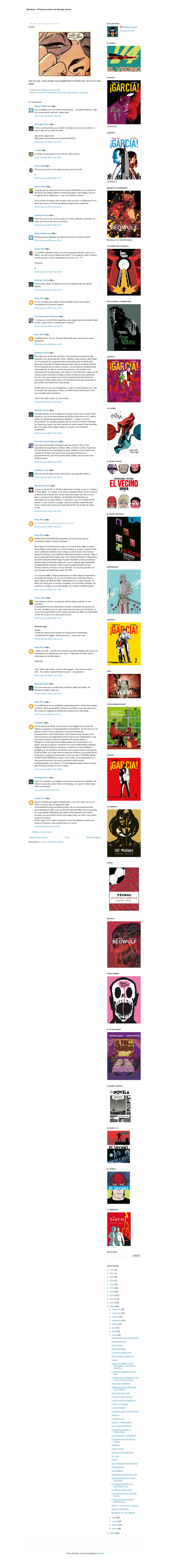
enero (115, 1528)
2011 (112, 1302)
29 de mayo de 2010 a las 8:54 (48, 225)
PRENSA (115, 1415)
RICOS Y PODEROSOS (122, 1423)
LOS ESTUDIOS (118, 1408)
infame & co (40, 798)
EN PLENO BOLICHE (121, 1393)
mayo (114, 1335)
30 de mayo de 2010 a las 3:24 (48, 527)
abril (114, 1517)
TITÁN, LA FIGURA (120, 1404)
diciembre (116, 1309)
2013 (112, 1295)
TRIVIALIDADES (118, 1342)
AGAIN (114, 1360)
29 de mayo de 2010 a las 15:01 (48, 462)
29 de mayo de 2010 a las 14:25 (48, 308)
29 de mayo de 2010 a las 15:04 (48, 477)
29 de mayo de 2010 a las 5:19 (48, 142)
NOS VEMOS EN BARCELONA (125, 1464)
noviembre (117, 1313)
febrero (115, 1525)
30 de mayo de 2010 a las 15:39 (48, 675)
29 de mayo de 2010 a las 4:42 (48, 116)
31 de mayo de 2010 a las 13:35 (48, 769)
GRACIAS (116, 1445)
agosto (115, 1324)
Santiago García (42, 124)
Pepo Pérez (40, 298)
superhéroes (83, 93)
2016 (112, 1284)
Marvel (75, 93)
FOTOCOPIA (117, 1346)
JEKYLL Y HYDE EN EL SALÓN (125, 1506)
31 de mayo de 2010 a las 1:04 (48, 693)
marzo (115, 1521)
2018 (112, 1281)
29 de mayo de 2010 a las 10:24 (48, 272)
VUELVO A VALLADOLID (122, 1397)
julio (114, 1328)
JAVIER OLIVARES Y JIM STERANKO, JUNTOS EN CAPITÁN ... (123, 1366)
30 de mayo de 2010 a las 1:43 (48, 511)
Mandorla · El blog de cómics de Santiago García (49, 9)
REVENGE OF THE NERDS (123, 1513)
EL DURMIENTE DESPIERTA (124, 1436)
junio (114, 1331)
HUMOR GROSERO (120, 1509)
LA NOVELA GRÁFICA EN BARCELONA (122, 1501)
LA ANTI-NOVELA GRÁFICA (123, 1401)
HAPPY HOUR (118, 1449)
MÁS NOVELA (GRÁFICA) (123, 1357)
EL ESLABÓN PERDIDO (122, 1426)
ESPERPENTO (118, 1467)
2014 (112, 1292)
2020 (112, 1277)
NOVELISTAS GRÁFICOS (122, 1453)
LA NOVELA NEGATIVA (121, 1353)
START (115, 1460)
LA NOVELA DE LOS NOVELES (125, 1412)
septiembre (117, 1320)
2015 (112, 1288)
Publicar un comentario (41, 832)
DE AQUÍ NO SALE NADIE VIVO (125, 1338)
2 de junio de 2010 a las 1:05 (47, 826)
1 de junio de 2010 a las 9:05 (47, 790)
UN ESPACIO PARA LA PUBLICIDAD (121, 1431)
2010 (112, 1306)
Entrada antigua (93, 837)
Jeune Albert (40, 186)
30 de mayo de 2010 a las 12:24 (48, 639)
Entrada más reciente (38, 837)
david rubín (40, 166)
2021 (112, 1273)
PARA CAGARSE (119, 1349)
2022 (112, 1270)
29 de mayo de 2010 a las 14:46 (48, 433)
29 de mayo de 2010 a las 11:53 (48, 290)
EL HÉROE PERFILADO (122, 1490)
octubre (115, 1317)
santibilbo (39, 723)
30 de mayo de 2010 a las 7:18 (48, 618)
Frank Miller (67, 93)
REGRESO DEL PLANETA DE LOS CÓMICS (124, 1388)
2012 (112, 1299)
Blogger (101, 1553)
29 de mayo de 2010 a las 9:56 (48, 240)
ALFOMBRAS (117, 1471)
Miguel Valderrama (43, 106)
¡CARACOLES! (118, 1419)
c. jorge (38, 150)
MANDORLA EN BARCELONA (124, 1475)
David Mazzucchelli (53, 93)
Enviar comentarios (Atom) (52, 842)
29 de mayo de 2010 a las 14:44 (48, 402)
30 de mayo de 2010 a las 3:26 (48, 589)
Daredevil (41, 93)
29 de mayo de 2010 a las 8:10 (48, 207)
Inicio (67, 837)
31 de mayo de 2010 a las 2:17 (48, 714)
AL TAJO (115, 1456)
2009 (112, 1533)
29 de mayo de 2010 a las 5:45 (48, 157)
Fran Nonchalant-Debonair (47, 316)
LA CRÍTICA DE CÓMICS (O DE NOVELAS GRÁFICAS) (125, 1379)
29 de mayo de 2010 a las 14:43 (48, 344)
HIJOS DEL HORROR (121, 1384)
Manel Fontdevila (42, 486)
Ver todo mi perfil (127, 31)
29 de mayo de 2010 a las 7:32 (48, 178)
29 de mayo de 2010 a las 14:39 (48, 326)
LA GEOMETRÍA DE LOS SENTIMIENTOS (122, 1485)
